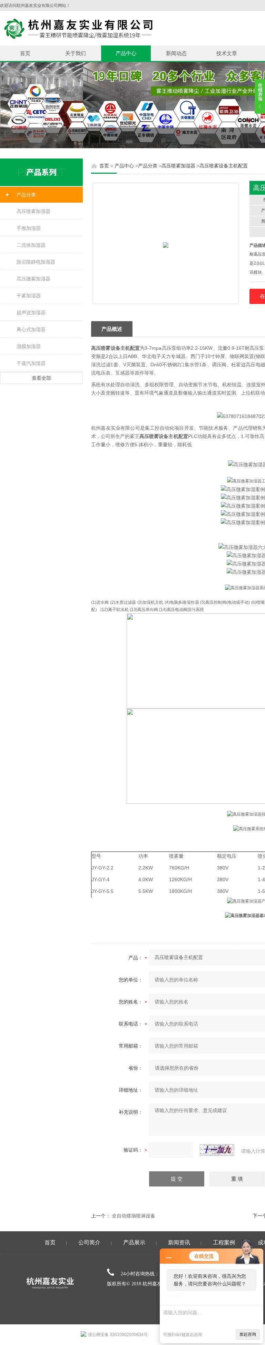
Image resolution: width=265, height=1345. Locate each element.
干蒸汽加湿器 (31, 363)
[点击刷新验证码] (217, 1150)
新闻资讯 (179, 1242)
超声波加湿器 (31, 312)
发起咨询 (247, 1334)
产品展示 (134, 1242)
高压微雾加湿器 (33, 279)
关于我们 (75, 53)
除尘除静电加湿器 (36, 262)
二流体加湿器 (31, 245)
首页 (25, 53)
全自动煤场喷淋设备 (133, 1216)
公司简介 (89, 1242)
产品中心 (126, 53)
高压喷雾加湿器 (33, 211)
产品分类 (26, 194)
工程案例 (224, 1242)
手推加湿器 (29, 228)
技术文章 (226, 53)
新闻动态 (176, 53)
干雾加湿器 (29, 295)
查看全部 (41, 378)
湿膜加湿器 (29, 346)
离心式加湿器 (31, 329)
